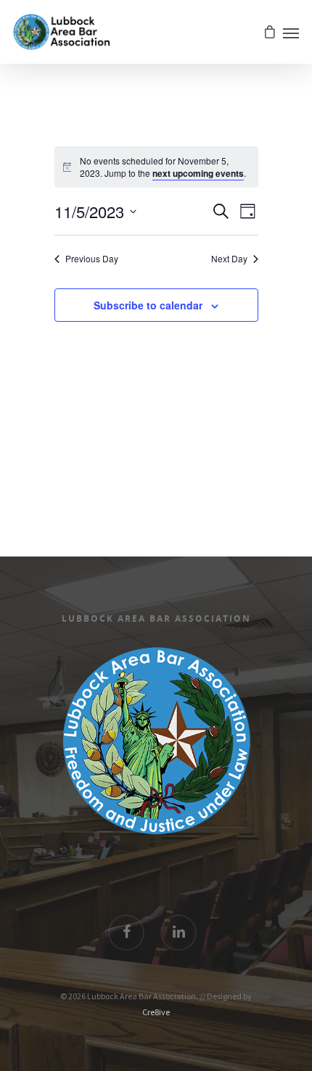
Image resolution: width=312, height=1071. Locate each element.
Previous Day (91, 258)
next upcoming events (198, 173)
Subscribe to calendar (148, 305)
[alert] (164, 167)
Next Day (229, 258)
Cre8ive (156, 1012)
